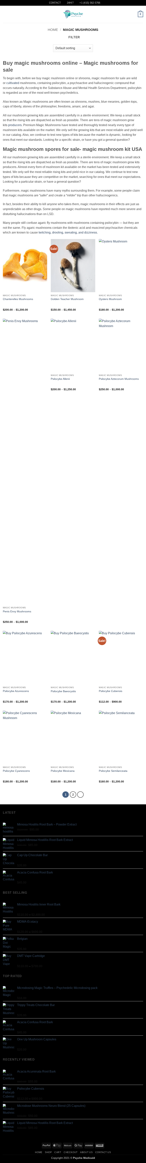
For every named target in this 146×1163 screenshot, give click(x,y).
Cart (57, 1152)
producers (15, 125)
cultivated (12, 83)
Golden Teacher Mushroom (67, 299)
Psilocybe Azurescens (16, 691)
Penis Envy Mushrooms (17, 611)
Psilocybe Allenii (60, 378)
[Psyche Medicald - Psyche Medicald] (73, 14)
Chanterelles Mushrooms (18, 299)
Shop (48, 1152)
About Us (86, 1152)
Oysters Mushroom (110, 299)
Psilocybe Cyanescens (16, 770)
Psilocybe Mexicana (63, 770)
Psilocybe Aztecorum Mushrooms (119, 378)
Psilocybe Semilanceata (113, 770)
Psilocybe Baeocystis (63, 691)
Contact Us (103, 1152)
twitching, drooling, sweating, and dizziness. (68, 232)
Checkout (71, 1152)
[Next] (80, 794)
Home (53, 30)
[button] (5, 14)
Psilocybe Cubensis (110, 691)
